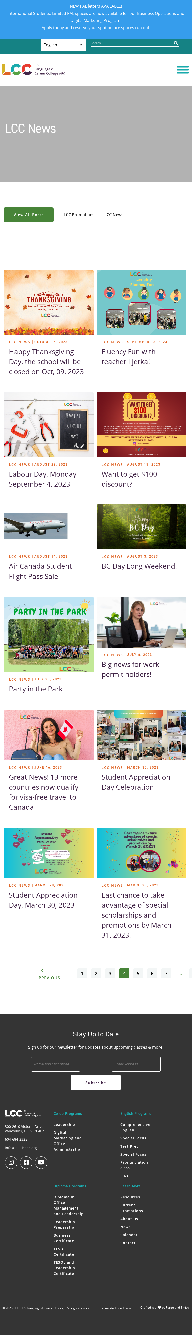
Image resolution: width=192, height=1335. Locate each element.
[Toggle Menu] (183, 70)
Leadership (64, 1124)
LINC (125, 1175)
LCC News (114, 214)
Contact (128, 1242)
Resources (130, 1197)
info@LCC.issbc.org (21, 1147)
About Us (129, 1218)
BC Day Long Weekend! (139, 566)
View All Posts (29, 214)
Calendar (129, 1234)
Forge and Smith (177, 1307)
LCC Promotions (79, 214)
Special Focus (133, 1138)
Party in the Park (36, 688)
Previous (49, 978)
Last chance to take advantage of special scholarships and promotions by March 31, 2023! (137, 915)
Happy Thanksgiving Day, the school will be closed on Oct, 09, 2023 (46, 361)
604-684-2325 (16, 1139)
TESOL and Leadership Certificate (64, 1268)
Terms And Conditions (115, 1308)
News (125, 1226)
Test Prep (129, 1146)
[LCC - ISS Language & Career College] (33, 73)
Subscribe (96, 1082)
